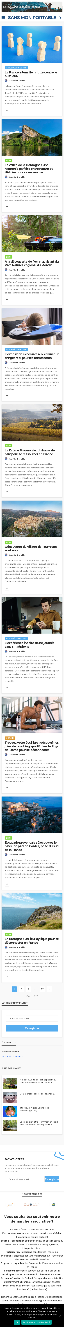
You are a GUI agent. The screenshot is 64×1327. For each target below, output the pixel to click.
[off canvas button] (3, 17)
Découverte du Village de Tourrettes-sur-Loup (31, 548)
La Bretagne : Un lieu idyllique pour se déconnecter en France (32, 940)
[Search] (59, 17)
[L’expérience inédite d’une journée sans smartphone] (32, 615)
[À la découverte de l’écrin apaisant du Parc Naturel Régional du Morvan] (32, 233)
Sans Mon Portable (17, 81)
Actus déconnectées (16, 68)
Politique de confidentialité (36, 1322)
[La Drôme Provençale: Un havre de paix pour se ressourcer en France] (32, 422)
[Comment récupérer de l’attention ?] (10, 1097)
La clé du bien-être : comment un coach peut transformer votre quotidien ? (39, 1123)
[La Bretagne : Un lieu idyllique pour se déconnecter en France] (32, 911)
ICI (28, 1289)
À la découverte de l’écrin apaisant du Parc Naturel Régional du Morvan (31, 263)
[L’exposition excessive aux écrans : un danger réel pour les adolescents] (32, 326)
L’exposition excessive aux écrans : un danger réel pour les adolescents (32, 356)
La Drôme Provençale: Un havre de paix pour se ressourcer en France (30, 452)
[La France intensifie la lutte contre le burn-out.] (32, 44)
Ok (17, 1322)
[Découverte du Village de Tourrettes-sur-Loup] (32, 519)
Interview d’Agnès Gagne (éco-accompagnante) (35, 1109)
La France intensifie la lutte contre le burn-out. (31, 74)
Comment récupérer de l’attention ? (37, 1093)
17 (42, 989)
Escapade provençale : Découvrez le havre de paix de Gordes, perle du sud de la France (31, 846)
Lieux (8, 160)
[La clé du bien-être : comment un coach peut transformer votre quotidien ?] (10, 1125)
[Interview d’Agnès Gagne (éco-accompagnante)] (10, 1111)
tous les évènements (12, 1056)
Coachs (10, 738)
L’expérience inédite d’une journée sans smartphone (30, 644)
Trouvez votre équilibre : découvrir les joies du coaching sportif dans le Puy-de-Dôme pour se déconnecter (32, 746)
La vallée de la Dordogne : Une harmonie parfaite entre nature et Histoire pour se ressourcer (29, 168)
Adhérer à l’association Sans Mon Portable (32, 1229)
